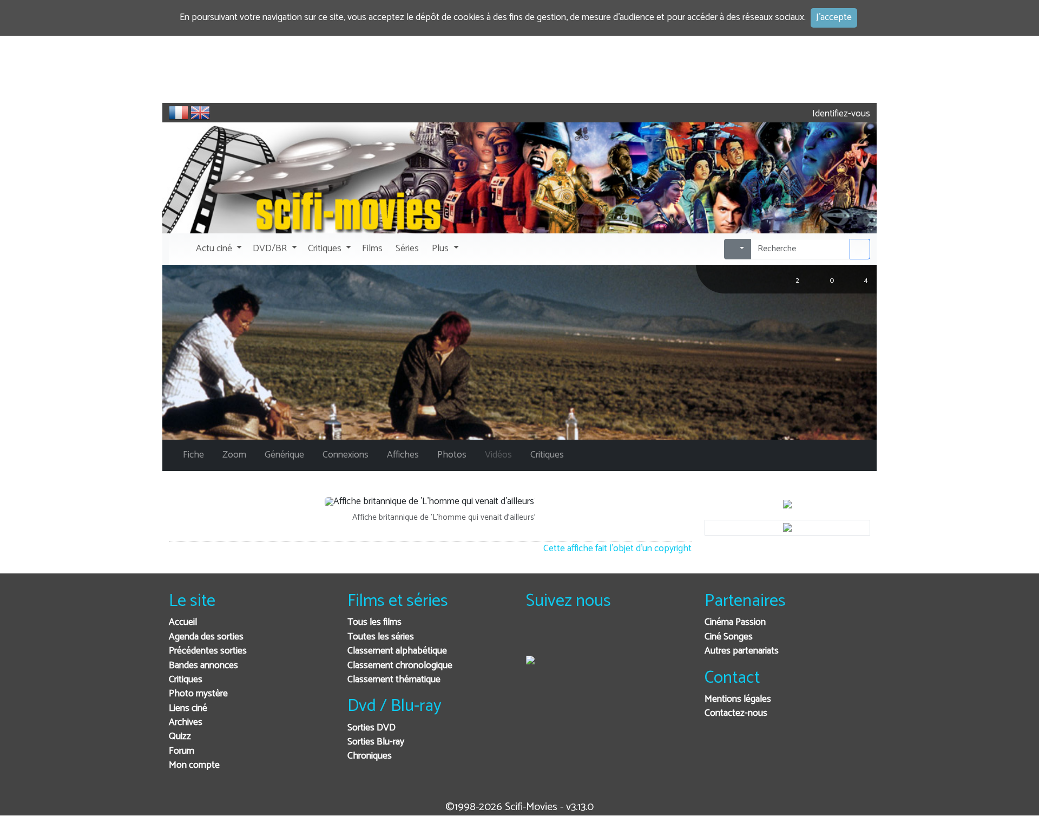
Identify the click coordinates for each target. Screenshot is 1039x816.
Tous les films (374, 622)
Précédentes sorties (208, 651)
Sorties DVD (371, 728)
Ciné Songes (729, 637)
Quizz (180, 737)
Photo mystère (198, 694)
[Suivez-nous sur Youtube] (590, 637)
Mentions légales (738, 699)
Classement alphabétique (397, 651)
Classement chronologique (399, 666)
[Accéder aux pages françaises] (178, 112)
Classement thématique (393, 680)
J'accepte (834, 17)
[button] (217, 249)
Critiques (185, 680)
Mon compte (194, 765)
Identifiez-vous (840, 114)
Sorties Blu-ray (375, 742)
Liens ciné (188, 708)
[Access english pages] (200, 112)
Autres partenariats (742, 651)
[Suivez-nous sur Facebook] (537, 637)
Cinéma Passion (735, 622)
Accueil (183, 622)
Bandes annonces (203, 666)
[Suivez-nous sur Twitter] (564, 637)
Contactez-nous (736, 713)
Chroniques (369, 756)
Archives (185, 722)
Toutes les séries (380, 637)
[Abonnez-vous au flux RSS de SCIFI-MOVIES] (617, 637)
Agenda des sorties (206, 637)
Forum (181, 751)
